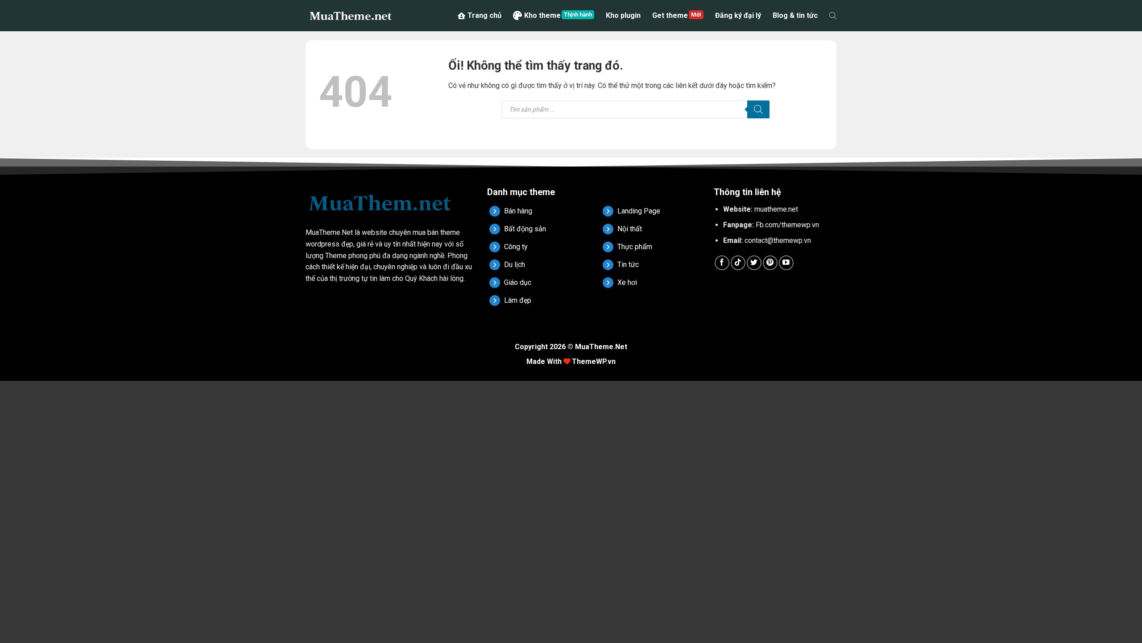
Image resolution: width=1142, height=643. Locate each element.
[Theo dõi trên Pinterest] (770, 262)
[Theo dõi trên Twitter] (754, 262)
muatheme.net (776, 209)
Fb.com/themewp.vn (787, 225)
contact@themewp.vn (778, 240)
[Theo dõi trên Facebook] (722, 262)
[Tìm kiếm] (758, 109)
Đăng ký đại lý (738, 15)
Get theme (670, 15)
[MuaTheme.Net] (350, 15)
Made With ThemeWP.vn (571, 361)
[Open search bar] (832, 15)
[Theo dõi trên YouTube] (786, 262)
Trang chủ (484, 15)
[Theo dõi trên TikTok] (738, 262)
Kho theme (542, 15)
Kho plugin (623, 15)
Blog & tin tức (795, 15)
